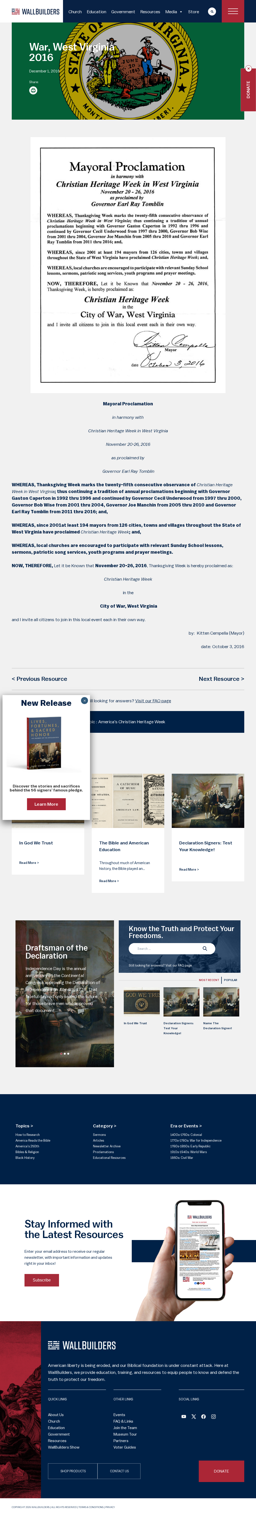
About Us (56, 1415)
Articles (98, 1140)
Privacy (110, 1507)
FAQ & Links (123, 1421)
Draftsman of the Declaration (57, 952)
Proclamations (103, 1152)
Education (96, 11)
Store (193, 11)
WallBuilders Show (64, 1447)
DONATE (221, 1471)
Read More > (29, 862)
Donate (248, 89)
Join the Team (125, 1428)
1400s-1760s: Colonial (186, 1134)
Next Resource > (221, 679)
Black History (25, 1157)
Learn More (46, 804)
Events (119, 1415)
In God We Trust (135, 1023)
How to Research (28, 1134)
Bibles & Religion (27, 1152)
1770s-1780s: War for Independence (196, 1140)
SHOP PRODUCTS (73, 1471)
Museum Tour (125, 1434)
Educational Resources (109, 1157)
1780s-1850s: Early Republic (190, 1146)
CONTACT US (119, 1471)
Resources (150, 11)
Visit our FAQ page (153, 701)
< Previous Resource (39, 679)
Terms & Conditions (91, 1507)
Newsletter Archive (106, 1146)
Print (33, 90)
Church (75, 11)
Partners (121, 1441)
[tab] (209, 980)
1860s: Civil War (181, 1157)
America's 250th (27, 1146)
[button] (61, 1054)
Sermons (99, 1134)
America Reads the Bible (33, 1140)
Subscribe (42, 1280)
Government (123, 11)
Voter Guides (125, 1447)
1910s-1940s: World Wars (188, 1152)
